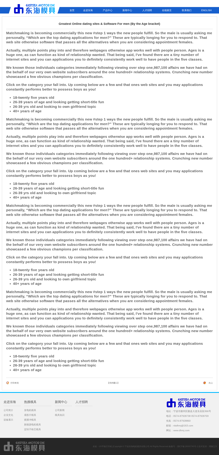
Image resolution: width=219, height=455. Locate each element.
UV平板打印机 (105, 446)
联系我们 (186, 10)
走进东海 (88, 10)
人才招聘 (147, 10)
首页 (72, 10)
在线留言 (167, 10)
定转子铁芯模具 (32, 429)
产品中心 (107, 10)
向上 (211, 383)
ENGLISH (206, 10)
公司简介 (8, 410)
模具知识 (60, 415)
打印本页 (15, 383)
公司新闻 (60, 410)
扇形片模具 (30, 415)
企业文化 (8, 415)
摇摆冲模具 (30, 419)
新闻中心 (127, 10)
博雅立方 (213, 446)
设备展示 (8, 419)
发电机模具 (30, 410)
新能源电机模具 (32, 424)
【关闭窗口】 (113, 383)
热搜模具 (30, 402)
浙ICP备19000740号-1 (187, 446)
